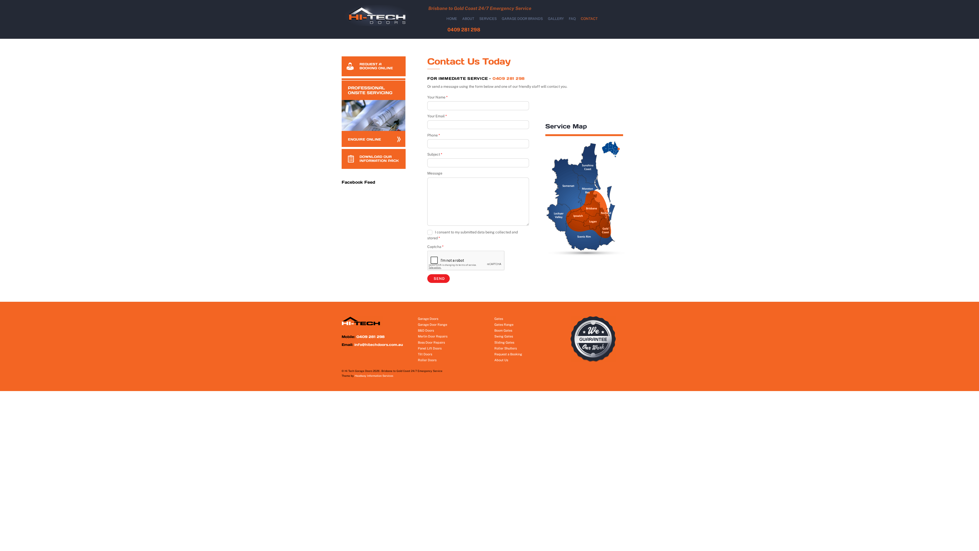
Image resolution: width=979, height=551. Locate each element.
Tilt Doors (425, 354)
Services (488, 19)
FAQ (572, 19)
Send (439, 279)
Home (451, 19)
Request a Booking (508, 354)
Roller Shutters (505, 348)
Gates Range (503, 325)
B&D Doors (426, 330)
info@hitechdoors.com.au (378, 344)
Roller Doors (427, 360)
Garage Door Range (432, 325)
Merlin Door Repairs (432, 336)
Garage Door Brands (522, 19)
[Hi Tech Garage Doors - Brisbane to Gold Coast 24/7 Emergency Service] (379, 24)
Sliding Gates (504, 342)
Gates (498, 319)
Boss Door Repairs (431, 342)
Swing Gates (503, 336)
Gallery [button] (556, 19)
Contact (589, 19)
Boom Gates (503, 330)
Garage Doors (428, 319)
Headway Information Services (374, 375)
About (468, 19)
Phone (433, 135)
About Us (501, 360)
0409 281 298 (463, 29)
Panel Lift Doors (430, 348)
